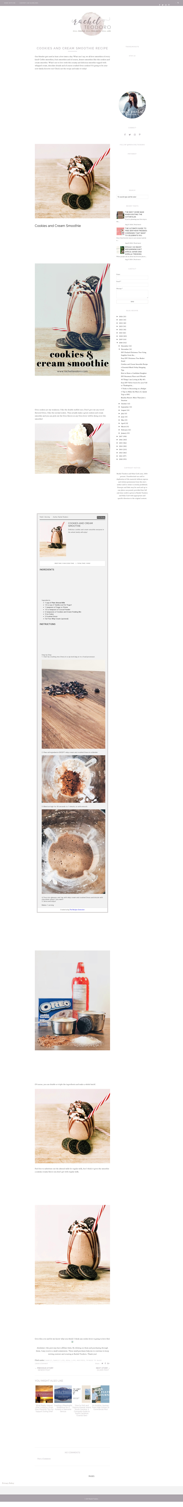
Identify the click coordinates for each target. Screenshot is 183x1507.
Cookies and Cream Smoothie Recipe (134, 364)
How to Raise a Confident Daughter (134, 373)
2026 (121, 316)
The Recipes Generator (77, 909)
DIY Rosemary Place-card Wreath (133, 376)
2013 (121, 449)
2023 (121, 326)
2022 (121, 330)
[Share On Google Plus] (108, 1363)
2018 (121, 343)
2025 (121, 320)
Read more (137, 225)
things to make (94, 1360)
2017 (121, 436)
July (122, 413)
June (123, 417)
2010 (121, 459)
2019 (121, 339)
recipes (81, 1360)
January (124, 433)
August (124, 410)
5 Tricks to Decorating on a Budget (133, 389)
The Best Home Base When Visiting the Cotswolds (134, 214)
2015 (121, 443)
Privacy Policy (8, 1483)
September (125, 407)
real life (71, 1360)
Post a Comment (44, 1459)
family (49, 1360)
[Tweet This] (102, 1363)
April (123, 423)
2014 (121, 446)
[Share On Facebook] (105, 1363)
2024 (121, 323)
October (124, 404)
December (125, 346)
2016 (121, 440)
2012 (121, 453)
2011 (121, 456)
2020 (121, 336)
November (125, 349)
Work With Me (9, 3)
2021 (121, 333)
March (123, 427)
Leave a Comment (41, 1363)
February (124, 430)
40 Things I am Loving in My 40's (133, 379)
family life (59, 1360)
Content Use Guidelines (29, 3)
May (123, 420)
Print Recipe (101, 517)
